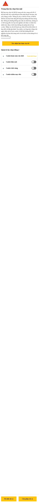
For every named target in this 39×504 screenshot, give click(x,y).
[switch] (34, 62)
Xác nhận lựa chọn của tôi (20, 43)
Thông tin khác (5, 37)
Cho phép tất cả (27, 499)
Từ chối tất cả (8, 499)
